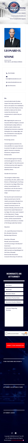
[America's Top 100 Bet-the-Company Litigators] (14, 7)
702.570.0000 (11, 73)
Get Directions (12, 85)
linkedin (15, 433)
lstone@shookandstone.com (13, 79)
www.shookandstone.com (14, 82)
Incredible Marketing (16, 440)
